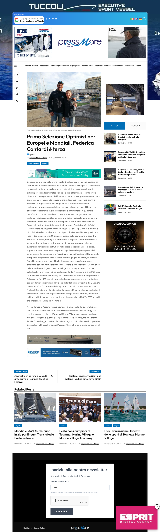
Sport (138, 65)
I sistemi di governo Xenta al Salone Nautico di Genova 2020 (83, 377)
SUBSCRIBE (62, 511)
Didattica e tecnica (102, 65)
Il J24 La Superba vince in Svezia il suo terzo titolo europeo (129, 137)
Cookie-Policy (39, 528)
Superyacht (75, 65)
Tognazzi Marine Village (38, 158)
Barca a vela (87, 65)
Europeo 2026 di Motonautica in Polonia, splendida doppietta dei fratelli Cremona (131, 154)
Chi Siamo (27, 528)
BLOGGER (135, 126)
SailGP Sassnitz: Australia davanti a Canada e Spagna (130, 207)
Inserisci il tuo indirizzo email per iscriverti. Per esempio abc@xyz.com (74, 492)
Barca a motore (31, 65)
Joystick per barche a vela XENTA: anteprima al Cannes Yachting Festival (33, 378)
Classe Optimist (33, 163)
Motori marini (118, 65)
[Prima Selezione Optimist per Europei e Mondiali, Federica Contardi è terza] (17, 88)
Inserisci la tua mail (59, 481)
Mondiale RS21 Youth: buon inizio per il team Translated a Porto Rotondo (34, 434)
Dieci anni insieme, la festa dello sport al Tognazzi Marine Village (124, 434)
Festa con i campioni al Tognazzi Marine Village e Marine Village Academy (76, 434)
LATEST (114, 126)
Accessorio (45, 65)
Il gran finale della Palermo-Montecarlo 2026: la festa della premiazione (130, 189)
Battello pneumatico (60, 65)
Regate (44, 163)
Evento (63, 426)
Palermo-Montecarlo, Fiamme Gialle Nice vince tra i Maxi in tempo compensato (132, 172)
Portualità (129, 65)
